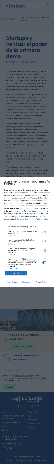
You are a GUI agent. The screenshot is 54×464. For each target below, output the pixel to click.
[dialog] (27, 232)
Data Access (27, 282)
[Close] (49, 182)
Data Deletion (12, 282)
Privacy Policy (41, 282)
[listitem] (27, 226)
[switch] (44, 232)
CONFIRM (16, 273)
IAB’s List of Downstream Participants (30, 219)
